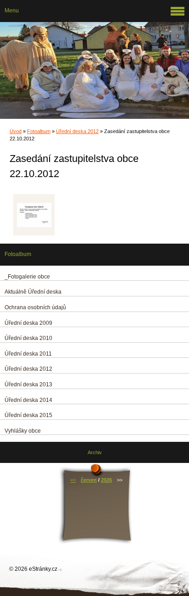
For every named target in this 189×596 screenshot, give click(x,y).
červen (89, 480)
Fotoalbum (38, 131)
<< (73, 480)
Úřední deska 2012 (77, 131)
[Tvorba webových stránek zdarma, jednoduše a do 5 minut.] (60, 570)
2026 (106, 480)
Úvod (16, 131)
